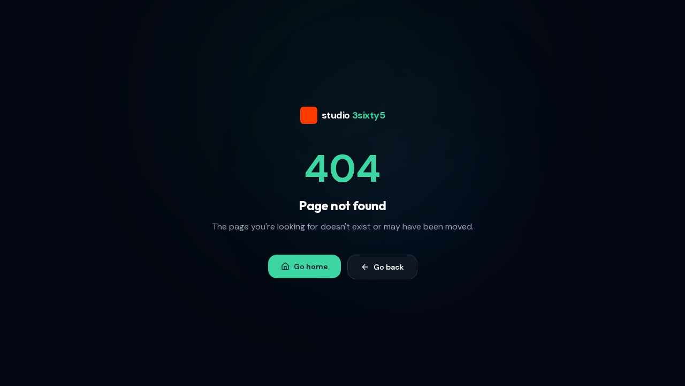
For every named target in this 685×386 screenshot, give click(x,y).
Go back (389, 267)
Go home (311, 266)
